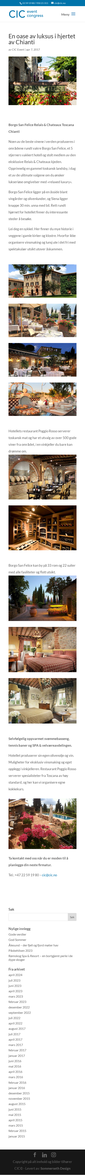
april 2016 (15, 1071)
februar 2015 (17, 1131)
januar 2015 (16, 1136)
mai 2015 (14, 1115)
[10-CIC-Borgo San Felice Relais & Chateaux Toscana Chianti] (42, 723)
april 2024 (15, 975)
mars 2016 (15, 1077)
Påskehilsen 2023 (20, 950)
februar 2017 (17, 1050)
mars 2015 (15, 1125)
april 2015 (15, 1120)
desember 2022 (19, 1007)
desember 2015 (19, 1093)
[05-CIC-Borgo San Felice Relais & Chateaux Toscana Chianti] (42, 416)
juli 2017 (14, 1034)
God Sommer (17, 939)
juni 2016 (14, 1061)
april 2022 (15, 1023)
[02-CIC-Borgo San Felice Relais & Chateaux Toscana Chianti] (42, 298)
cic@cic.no (49, 875)
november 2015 (19, 1098)
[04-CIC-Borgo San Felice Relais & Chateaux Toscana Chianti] (42, 337)
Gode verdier (17, 934)
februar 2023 (17, 1002)
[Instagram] (53, 1154)
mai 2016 (14, 1066)
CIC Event (18, 49)
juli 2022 (14, 1018)
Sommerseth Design (56, 1168)
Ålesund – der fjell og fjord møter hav (33, 945)
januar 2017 (16, 1055)
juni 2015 (14, 1109)
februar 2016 (17, 1082)
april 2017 (15, 1039)
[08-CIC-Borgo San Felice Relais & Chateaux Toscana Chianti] (42, 621)
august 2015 (17, 1104)
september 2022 (19, 1012)
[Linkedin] (44, 1155)
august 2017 (17, 1028)
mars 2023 (15, 996)
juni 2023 (14, 985)
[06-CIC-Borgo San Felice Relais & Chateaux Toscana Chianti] (42, 499)
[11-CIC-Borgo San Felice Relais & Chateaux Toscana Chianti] (42, 849)
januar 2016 (16, 1088)
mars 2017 (15, 1045)
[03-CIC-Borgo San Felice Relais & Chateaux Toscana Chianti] (42, 376)
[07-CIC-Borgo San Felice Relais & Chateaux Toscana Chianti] (42, 550)
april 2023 (15, 991)
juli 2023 (14, 980)
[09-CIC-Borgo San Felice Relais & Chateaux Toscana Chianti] (42, 672)
